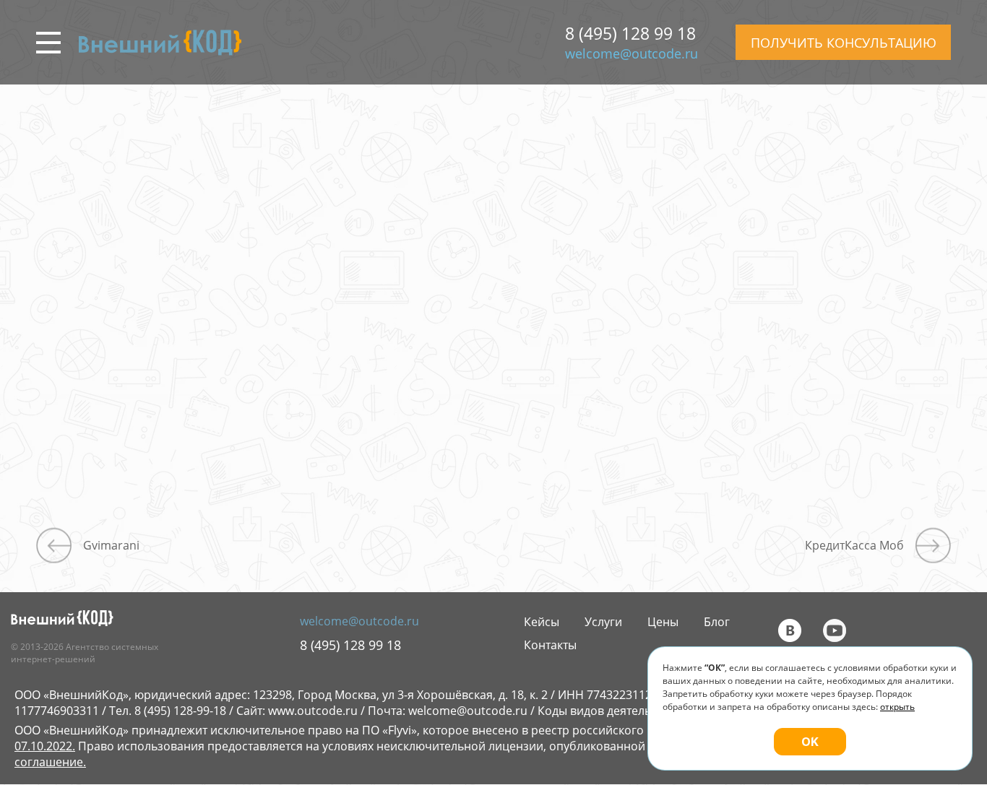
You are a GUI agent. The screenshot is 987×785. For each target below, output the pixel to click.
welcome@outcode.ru (631, 53)
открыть (897, 707)
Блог (717, 622)
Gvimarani (111, 545)
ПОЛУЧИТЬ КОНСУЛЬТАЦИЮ (843, 42)
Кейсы (541, 622)
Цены (662, 622)
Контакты (550, 645)
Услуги (603, 622)
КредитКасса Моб (854, 545)
